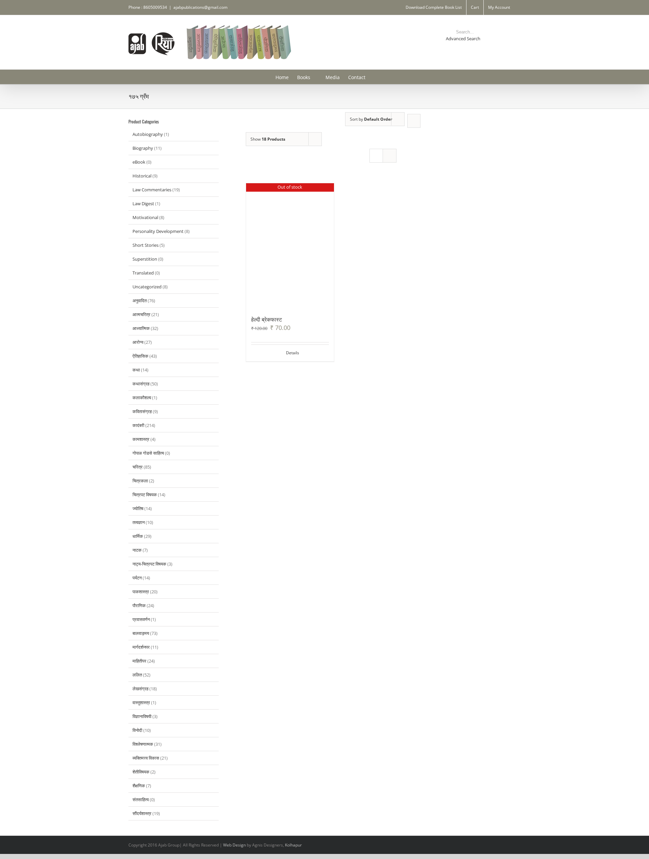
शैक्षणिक (139, 786)
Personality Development (158, 231)
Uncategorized (147, 287)
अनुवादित (140, 300)
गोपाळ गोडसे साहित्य (148, 453)
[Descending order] (413, 121)
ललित (137, 675)
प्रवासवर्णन (141, 619)
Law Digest (143, 203)
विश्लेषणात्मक (143, 744)
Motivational (145, 217)
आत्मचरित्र (141, 314)
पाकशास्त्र (141, 592)
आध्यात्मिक (141, 328)
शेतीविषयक (141, 772)
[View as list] (389, 155)
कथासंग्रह (141, 384)
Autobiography (148, 134)
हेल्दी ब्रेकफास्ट (266, 319)
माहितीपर (139, 661)
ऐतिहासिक (140, 356)
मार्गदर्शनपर (141, 647)
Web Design (234, 845)
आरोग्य (138, 342)
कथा (136, 370)
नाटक (137, 550)
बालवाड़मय (141, 633)
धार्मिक (138, 536)
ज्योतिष (138, 508)
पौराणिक (139, 605)
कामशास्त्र (141, 439)
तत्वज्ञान (139, 522)
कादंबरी (138, 425)
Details (292, 353)
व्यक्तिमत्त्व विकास (146, 758)
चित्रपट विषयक (145, 495)
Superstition (145, 259)
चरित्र (138, 467)
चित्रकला (140, 481)
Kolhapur (293, 845)
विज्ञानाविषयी (142, 716)
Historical (142, 176)
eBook (139, 162)
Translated (143, 273)
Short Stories (146, 245)
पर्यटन (137, 578)
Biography (143, 148)
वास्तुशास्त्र (141, 702)
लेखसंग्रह (140, 689)
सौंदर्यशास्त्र (142, 813)
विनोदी (137, 730)
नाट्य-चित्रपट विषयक (149, 564)
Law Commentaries (152, 190)
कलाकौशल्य (142, 398)
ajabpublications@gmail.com (200, 7)
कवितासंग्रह (142, 411)
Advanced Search (463, 38)
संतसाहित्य (141, 799)
